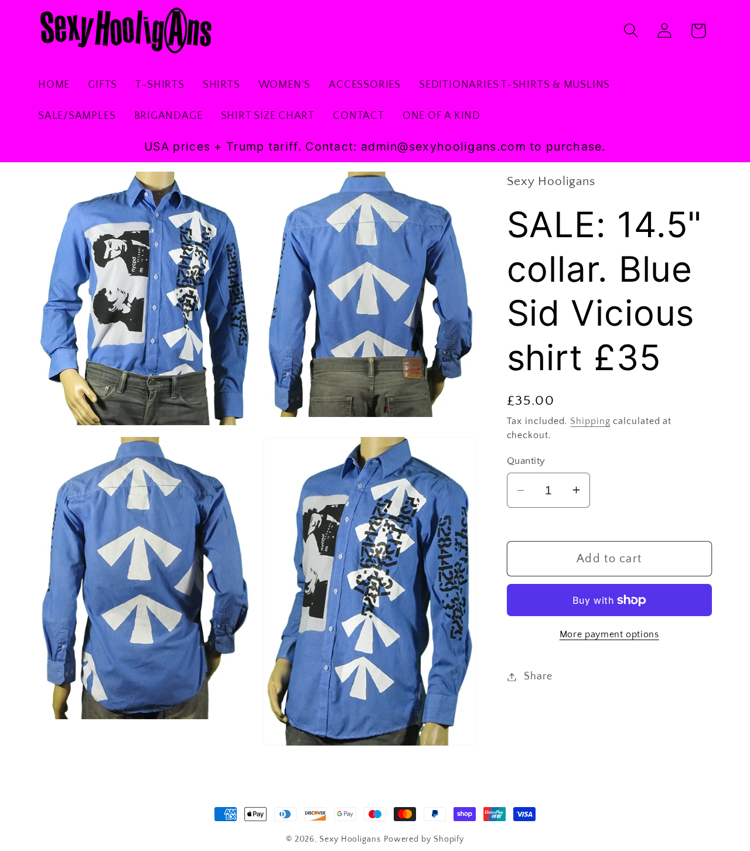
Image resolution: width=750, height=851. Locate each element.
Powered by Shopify (424, 839)
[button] (631, 30)
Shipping (590, 421)
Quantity (526, 461)
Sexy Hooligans (350, 839)
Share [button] (538, 676)
